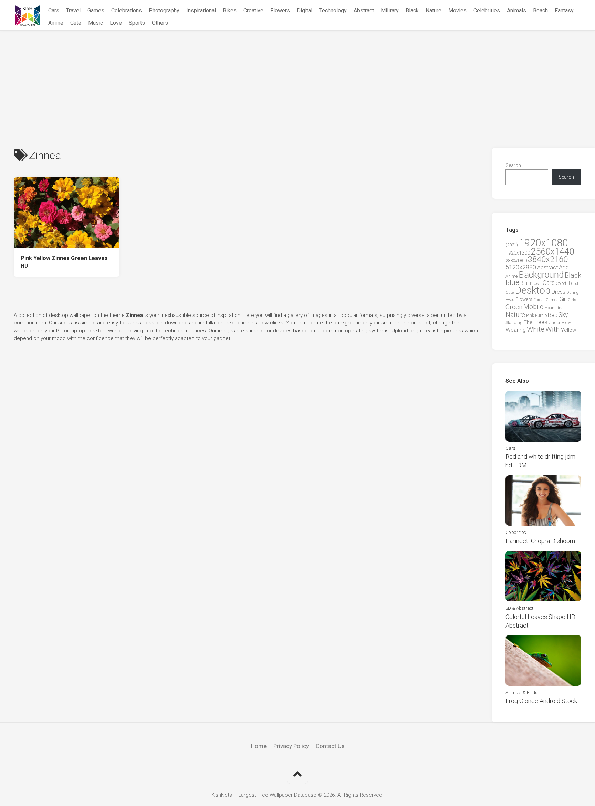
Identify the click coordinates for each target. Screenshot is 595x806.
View (566, 322)
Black (412, 10)
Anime (55, 23)
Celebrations (126, 10)
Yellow (568, 330)
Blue (512, 282)
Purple (541, 315)
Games (95, 10)
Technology (333, 10)
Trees (540, 322)
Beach (540, 10)
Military (390, 10)
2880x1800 (516, 260)
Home (259, 746)
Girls (572, 299)
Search (513, 165)
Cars (53, 10)
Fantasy (564, 10)
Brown (536, 283)
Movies (457, 10)
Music (95, 23)
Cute (75, 23)
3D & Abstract (519, 608)
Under (555, 322)
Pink (530, 315)
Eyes (509, 299)
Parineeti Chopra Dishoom (540, 541)
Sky (563, 314)
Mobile (533, 307)
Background (541, 275)
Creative (253, 10)
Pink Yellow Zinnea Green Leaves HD (64, 262)
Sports (137, 23)
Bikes (230, 10)
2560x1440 (552, 251)
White (535, 329)
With (552, 329)
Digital (304, 10)
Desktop (533, 290)
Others (160, 23)
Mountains (553, 308)
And (564, 267)
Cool (574, 283)
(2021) (511, 244)
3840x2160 (548, 259)
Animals (516, 10)
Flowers (280, 10)
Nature (433, 10)
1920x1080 (543, 243)
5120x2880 (520, 267)
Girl (563, 299)
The (528, 322)
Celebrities (486, 10)
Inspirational (201, 10)
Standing (514, 322)
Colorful (563, 283)
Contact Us (330, 746)
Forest (539, 299)
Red (552, 315)
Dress (558, 292)
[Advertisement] (297, 82)
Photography (164, 10)
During (572, 292)
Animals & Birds (521, 692)
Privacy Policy (291, 746)
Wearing (515, 330)
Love (116, 23)
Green (513, 307)
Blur (524, 283)
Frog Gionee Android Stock (541, 700)
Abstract (364, 10)
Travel (73, 10)
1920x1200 (517, 253)
